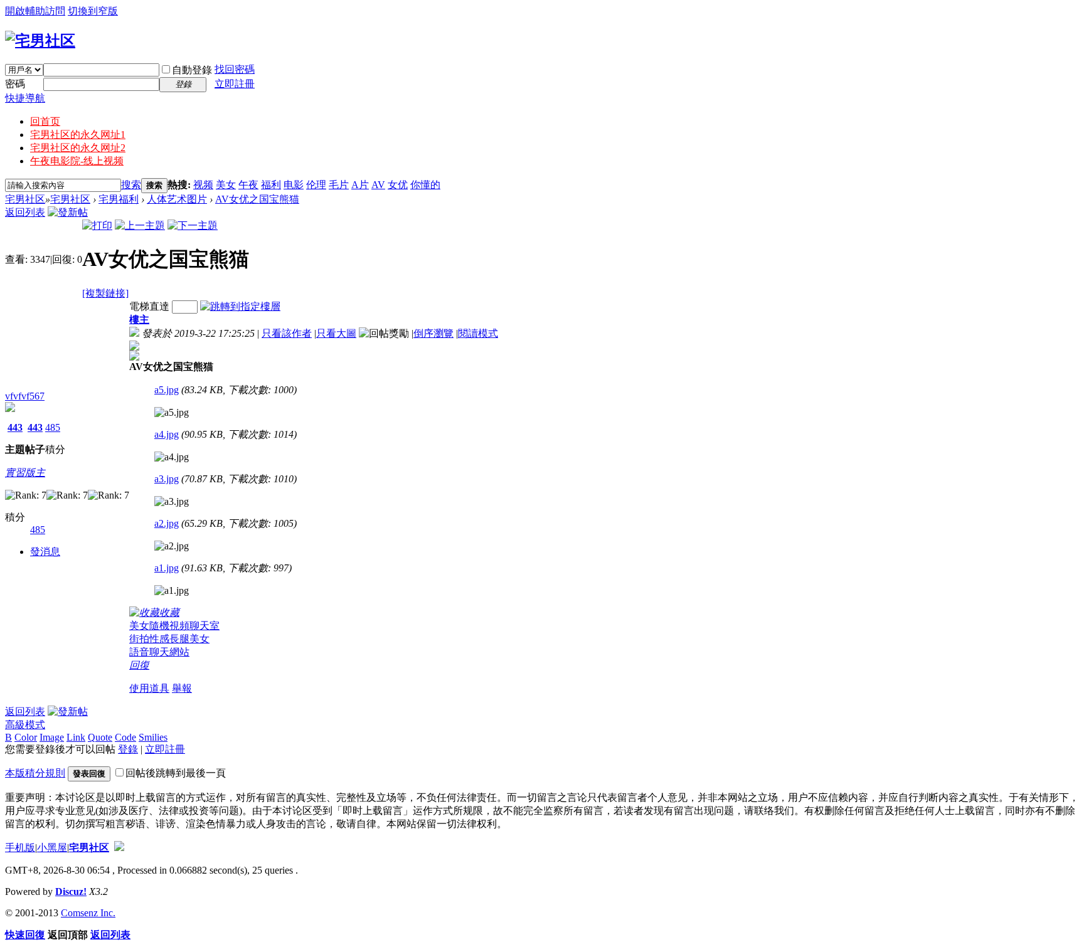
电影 (294, 184)
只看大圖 (336, 333)
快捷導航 (25, 98)
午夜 (248, 184)
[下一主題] (192, 225)
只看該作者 (287, 333)
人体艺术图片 (177, 199)
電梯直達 (149, 306)
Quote (100, 737)
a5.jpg (166, 389)
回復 (139, 665)
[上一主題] (140, 225)
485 (52, 427)
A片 (360, 184)
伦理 (316, 184)
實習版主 (25, 472)
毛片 (339, 184)
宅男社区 (25, 199)
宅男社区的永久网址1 (77, 134)
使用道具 (149, 688)
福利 (271, 184)
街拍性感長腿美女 (169, 638)
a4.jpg (166, 434)
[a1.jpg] (171, 590)
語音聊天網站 (159, 652)
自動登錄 (192, 70)
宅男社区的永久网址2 (77, 147)
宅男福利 (118, 199)
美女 (226, 184)
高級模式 (25, 724)
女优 (398, 184)
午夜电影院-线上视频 (77, 161)
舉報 (182, 688)
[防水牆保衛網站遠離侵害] (119, 847)
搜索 (131, 184)
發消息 (45, 551)
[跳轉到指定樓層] (240, 306)
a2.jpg (166, 523)
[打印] (97, 225)
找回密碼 (235, 69)
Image (52, 737)
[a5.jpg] (171, 412)
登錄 (128, 749)
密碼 (15, 83)
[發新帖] (68, 212)
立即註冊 (235, 83)
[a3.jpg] (171, 501)
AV (378, 184)
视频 (203, 184)
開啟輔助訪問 (35, 11)
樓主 (139, 319)
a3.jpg (166, 479)
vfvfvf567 (25, 396)
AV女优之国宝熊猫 (257, 199)
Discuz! (71, 891)
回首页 (45, 121)
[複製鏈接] (105, 293)
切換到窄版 (93, 11)
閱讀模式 (478, 333)
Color (25, 737)
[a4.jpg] (171, 457)
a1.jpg (166, 568)
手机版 (20, 847)
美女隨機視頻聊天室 (174, 625)
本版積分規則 (35, 773)
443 (15, 427)
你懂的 (425, 184)
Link (75, 737)
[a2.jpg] (171, 546)
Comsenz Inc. (88, 912)
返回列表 (25, 212)
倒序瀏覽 (433, 333)
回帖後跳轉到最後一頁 (175, 773)
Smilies (153, 737)
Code (125, 737)
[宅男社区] (40, 41)
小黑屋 (52, 847)
